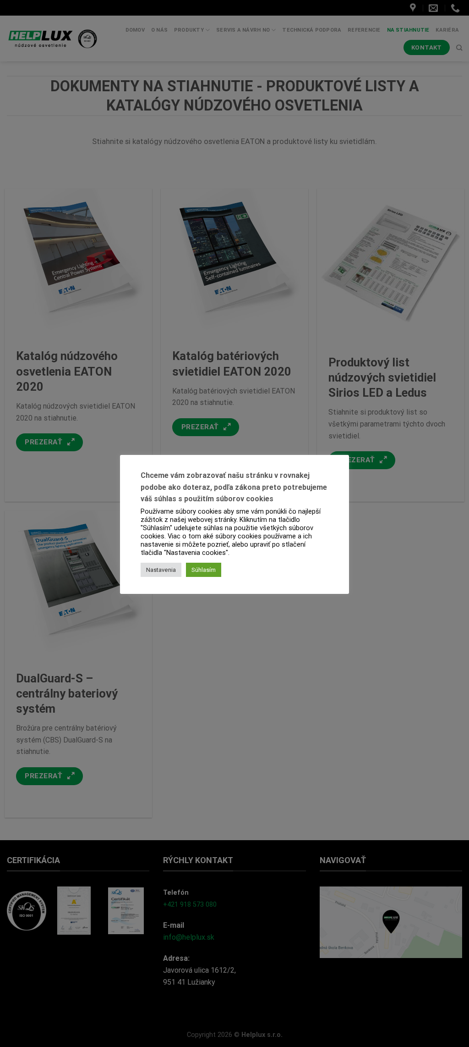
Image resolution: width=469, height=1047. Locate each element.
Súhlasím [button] (203, 569)
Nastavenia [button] (161, 569)
